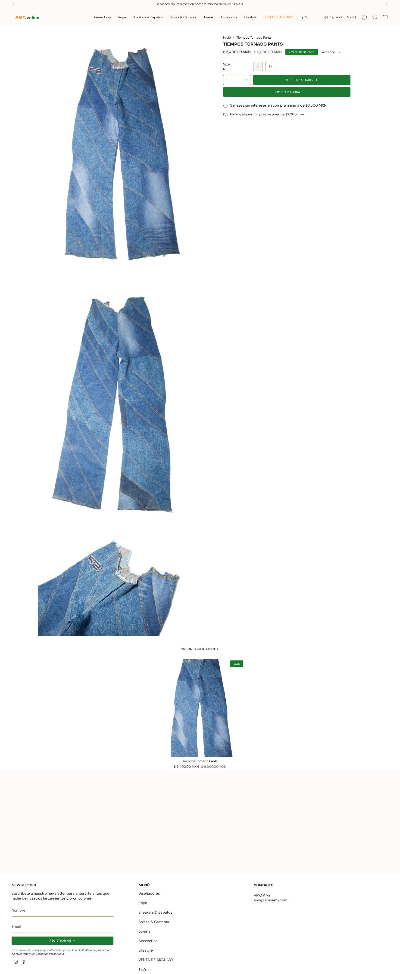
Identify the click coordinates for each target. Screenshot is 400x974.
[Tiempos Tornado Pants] (200, 708)
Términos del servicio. (50, 954)
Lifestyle (145, 950)
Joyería (144, 931)
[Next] (386, 4)
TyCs (142, 969)
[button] (102, 17)
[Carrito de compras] (385, 17)
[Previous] (14, 4)
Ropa (142, 902)
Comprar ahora (287, 92)
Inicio (227, 37)
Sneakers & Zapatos (155, 912)
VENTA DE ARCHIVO (155, 959)
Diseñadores (149, 893)
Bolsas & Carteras (153, 921)
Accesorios (147, 940)
